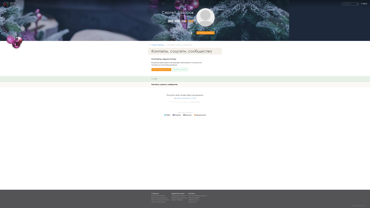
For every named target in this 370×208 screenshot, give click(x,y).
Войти (365, 3)
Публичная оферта (193, 198)
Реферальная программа (179, 198)
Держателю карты (178, 193)
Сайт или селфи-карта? (158, 202)
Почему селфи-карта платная (160, 200)
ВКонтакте (191, 33)
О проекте (155, 193)
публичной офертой (194, 102)
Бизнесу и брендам (177, 200)
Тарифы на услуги (193, 200)
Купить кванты (192, 202)
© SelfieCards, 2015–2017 (359, 206)
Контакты (191, 193)
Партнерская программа (179, 195)
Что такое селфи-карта (158, 195)
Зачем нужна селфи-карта (159, 198)
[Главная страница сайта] (150, 45)
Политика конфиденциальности (197, 195)
